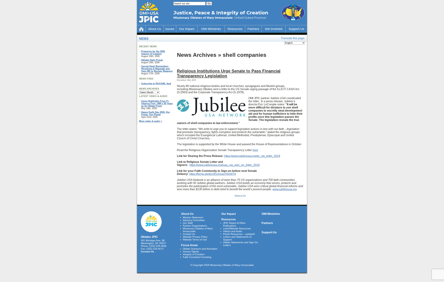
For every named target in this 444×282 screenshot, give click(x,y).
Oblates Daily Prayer (152, 60)
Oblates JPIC (149, 236)
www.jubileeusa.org (284, 189)
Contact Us (147, 251)
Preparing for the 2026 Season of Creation (153, 52)
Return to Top (240, 195)
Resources (235, 29)
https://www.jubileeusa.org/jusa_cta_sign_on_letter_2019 (224, 165)
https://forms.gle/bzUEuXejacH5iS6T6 (212, 174)
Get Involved (273, 29)
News (143, 38)
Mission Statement (193, 217)
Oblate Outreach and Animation (200, 248)
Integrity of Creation (193, 254)
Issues (169, 29)
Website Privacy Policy (195, 236)
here (255, 150)
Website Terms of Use (195, 239)
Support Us (296, 29)
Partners (253, 29)
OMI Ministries (211, 29)
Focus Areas (189, 245)
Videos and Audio (232, 231)
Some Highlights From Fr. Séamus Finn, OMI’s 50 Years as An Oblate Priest (157, 103)
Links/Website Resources (237, 228)
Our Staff (188, 223)
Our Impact (186, 29)
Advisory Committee (194, 220)
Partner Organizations (195, 225)
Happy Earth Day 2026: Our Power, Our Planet (155, 113)
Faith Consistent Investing (197, 257)
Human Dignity (191, 251)
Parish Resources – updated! (239, 234)
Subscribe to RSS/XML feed (156, 83)
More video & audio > (150, 121)
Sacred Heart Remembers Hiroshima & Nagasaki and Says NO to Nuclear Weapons (157, 68)
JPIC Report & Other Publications (234, 224)
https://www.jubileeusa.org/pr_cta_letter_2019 (252, 156)
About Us (154, 29)
